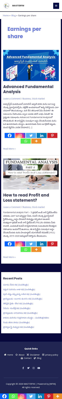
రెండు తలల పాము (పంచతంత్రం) (16, 322)
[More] (36, 141)
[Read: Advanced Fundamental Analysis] (31, 65)
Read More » (9, 148)
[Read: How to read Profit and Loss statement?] (31, 173)
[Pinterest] (52, 135)
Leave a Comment (12, 98)
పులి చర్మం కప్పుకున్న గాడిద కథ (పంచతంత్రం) (21, 294)
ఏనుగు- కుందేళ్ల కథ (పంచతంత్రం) (16, 308)
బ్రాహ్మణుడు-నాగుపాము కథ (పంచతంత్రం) (20, 312)
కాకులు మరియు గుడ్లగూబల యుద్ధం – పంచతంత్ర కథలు (26, 317)
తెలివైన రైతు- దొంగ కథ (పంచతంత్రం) (18, 303)
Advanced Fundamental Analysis (28, 89)
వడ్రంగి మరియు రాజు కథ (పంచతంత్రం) (19, 289)
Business (26, 98)
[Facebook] (10, 135)
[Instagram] (20, 135)
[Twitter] (31, 135)
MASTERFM (18, 5)
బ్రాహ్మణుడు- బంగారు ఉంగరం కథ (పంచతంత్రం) (22, 298)
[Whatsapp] (26, 141)
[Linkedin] (42, 135)
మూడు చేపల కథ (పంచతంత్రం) (16, 284)
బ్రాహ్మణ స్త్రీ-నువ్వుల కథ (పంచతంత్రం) (18, 326)
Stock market (38, 98)
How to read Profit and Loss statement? (26, 197)
